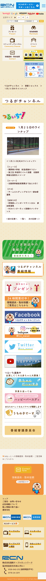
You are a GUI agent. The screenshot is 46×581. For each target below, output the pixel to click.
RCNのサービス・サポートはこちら (27, 5)
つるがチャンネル (11, 85)
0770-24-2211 (14, 572)
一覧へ (23, 218)
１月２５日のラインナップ (15, 88)
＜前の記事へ (11, 218)
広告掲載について (9, 504)
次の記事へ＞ (34, 218)
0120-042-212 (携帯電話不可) (20, 569)
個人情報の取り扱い (11, 507)
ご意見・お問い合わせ (11, 501)
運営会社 (6, 509)
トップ (5, 498)
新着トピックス (31, 85)
